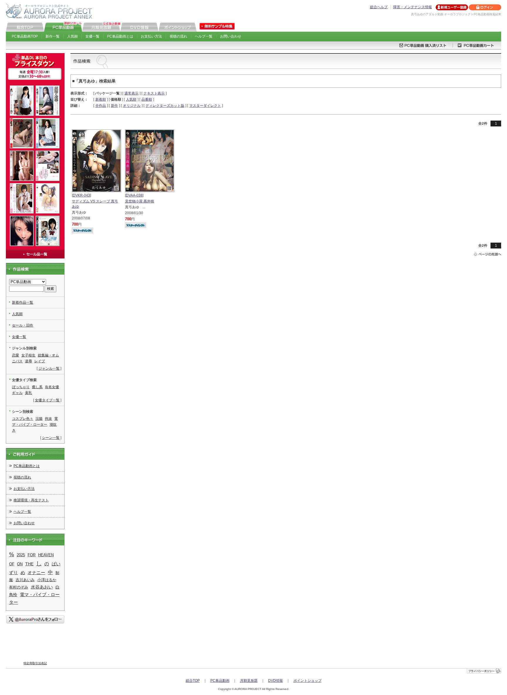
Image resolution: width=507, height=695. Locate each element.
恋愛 (15, 355)
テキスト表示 (154, 93)
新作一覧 (52, 36)
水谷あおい (42, 586)
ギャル (17, 393)
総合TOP (193, 681)
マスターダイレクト (205, 106)
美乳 (28, 393)
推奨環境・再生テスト (31, 500)
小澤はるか (46, 580)
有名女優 (52, 387)
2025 (21, 555)
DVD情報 (275, 681)
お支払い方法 (151, 36)
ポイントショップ (307, 681)
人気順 (72, 36)
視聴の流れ (178, 36)
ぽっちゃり (21, 387)
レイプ (39, 361)
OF (11, 564)
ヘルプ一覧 (203, 36)
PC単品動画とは (120, 36)
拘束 (48, 419)
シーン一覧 (51, 438)
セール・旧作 (22, 325)
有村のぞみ (18, 587)
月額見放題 (249, 681)
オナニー (36, 572)
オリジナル (132, 106)
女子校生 (28, 355)
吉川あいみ (25, 580)
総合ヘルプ (379, 7)
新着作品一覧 (22, 302)
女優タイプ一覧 (47, 400)
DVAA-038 (134, 195)
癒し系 (37, 387)
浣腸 (39, 419)
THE (29, 564)
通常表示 (131, 93)
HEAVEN (46, 555)
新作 (114, 106)
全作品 (100, 106)
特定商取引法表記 (35, 663)
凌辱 (28, 361)
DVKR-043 (81, 195)
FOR (32, 555)
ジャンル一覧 (49, 368)
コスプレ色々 (22, 419)
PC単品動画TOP (25, 36)
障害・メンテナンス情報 (412, 7)
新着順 (100, 99)
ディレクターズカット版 (165, 106)
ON (20, 564)
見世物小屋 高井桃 (139, 201)
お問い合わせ (230, 36)
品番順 (146, 99)
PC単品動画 (219, 681)
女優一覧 (92, 36)
